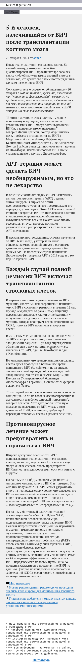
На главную (41, 660)
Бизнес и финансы (18, 5)
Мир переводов (19, 583)
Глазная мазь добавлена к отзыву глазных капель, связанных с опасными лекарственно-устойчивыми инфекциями (41, 602)
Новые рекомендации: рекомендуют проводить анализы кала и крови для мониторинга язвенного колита (40, 591)
